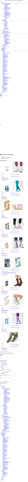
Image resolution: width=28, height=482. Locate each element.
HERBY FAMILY (5, 65)
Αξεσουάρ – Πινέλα (7, 16)
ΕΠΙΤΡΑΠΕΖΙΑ (5, 45)
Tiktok (6, 360)
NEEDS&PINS (5, 74)
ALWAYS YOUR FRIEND (6, 52)
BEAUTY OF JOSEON (6, 438)
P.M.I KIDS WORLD (5, 461)
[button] (1, 94)
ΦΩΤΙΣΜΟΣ (5, 428)
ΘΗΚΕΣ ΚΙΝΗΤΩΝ (7, 35)
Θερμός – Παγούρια (7, 38)
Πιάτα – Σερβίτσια (7, 39)
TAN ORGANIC (5, 82)
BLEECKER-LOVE (5, 55)
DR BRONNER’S (5, 88)
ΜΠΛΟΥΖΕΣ (6, 407)
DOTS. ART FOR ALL (5, 60)
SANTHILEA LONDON (6, 80)
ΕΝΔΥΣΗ (4, 405)
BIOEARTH (4, 54)
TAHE (3, 81)
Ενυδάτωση (6, 6)
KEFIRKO (4, 452)
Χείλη (5, 404)
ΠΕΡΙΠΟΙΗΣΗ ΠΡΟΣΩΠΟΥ (6, 3)
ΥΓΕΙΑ (2, 30)
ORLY (3, 75)
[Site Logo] (1, 1)
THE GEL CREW (5, 83)
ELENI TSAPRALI (5, 61)
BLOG (2, 476)
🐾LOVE (2, 432)
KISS (3, 68)
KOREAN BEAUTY (4, 433)
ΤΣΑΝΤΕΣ (4, 27)
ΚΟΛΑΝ (6, 22)
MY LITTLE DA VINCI (6, 73)
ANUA (4, 436)
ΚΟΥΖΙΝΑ (4, 37)
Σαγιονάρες (6, 23)
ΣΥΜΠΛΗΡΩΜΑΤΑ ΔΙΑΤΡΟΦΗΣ (7, 32)
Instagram (4, 360)
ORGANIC (2, 471)
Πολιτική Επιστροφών (4, 363)
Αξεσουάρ (6, 9)
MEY (3, 72)
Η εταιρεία (2, 478)
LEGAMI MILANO (5, 453)
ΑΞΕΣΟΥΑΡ (6, 5)
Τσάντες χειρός (6, 29)
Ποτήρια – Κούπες (6, 424)
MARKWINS (4, 71)
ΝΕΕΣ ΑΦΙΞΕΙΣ (3, 434)
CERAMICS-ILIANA (5, 57)
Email (0, 354)
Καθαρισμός (6, 11)
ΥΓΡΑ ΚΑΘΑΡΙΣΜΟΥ (7, 36)
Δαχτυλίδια (6, 25)
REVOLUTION (5, 463)
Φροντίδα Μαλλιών (7, 15)
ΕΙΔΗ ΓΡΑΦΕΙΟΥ (7, 43)
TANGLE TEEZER (5, 467)
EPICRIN (4, 446)
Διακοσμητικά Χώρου (7, 42)
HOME (2, 33)
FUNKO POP (4, 63)
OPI (3, 459)
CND (3, 58)
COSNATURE (4, 59)
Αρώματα (6, 10)
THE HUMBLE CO (5, 84)
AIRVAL (4, 51)
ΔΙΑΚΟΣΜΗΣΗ (5, 41)
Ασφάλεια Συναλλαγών (4, 364)
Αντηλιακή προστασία (7, 4)
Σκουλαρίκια (6, 26)
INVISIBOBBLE (5, 451)
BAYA (4, 53)
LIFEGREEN (4, 69)
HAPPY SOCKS (5, 64)
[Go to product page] (14, 167)
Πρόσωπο (6, 18)
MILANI (4, 457)
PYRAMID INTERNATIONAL (7, 77)
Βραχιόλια (5, 409)
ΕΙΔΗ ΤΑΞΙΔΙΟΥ (5, 44)
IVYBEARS (4, 66)
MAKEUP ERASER (5, 455)
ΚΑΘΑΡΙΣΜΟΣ (5, 420)
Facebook (1, 360)
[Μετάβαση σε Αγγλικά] (2, 93)
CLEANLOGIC (5, 442)
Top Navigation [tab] (3, 386)
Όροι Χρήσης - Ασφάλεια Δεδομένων (5, 369)
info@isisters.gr (3, 373)
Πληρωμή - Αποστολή (4, 362)
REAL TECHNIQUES (5, 78)
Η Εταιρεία (2, 367)
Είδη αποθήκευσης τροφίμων (6, 46)
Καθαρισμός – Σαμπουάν (8, 14)
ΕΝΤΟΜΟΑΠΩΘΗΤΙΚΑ (6, 31)
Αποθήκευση (5, 422)
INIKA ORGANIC (5, 89)
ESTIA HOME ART (5, 62)
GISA (3, 448)
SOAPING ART (5, 465)
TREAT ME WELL (5, 469)
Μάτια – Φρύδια (7, 17)
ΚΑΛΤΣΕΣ (6, 21)
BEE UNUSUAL (5, 440)
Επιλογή (2, 229)
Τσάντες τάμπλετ (7, 28)
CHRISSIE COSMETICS (6, 56)
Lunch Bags (6, 40)
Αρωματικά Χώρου (6, 426)
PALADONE (4, 76)
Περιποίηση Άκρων (6, 397)
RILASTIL (4, 79)
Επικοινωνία (2, 368)
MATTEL (4, 70)
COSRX (4, 444)
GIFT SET (2, 271)
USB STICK (5, 419)
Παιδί (2, 430)
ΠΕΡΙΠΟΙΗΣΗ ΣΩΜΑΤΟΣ (6, 8)
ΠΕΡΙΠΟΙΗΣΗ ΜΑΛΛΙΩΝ (6, 13)
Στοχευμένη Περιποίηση (7, 7)
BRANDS (3, 50)
